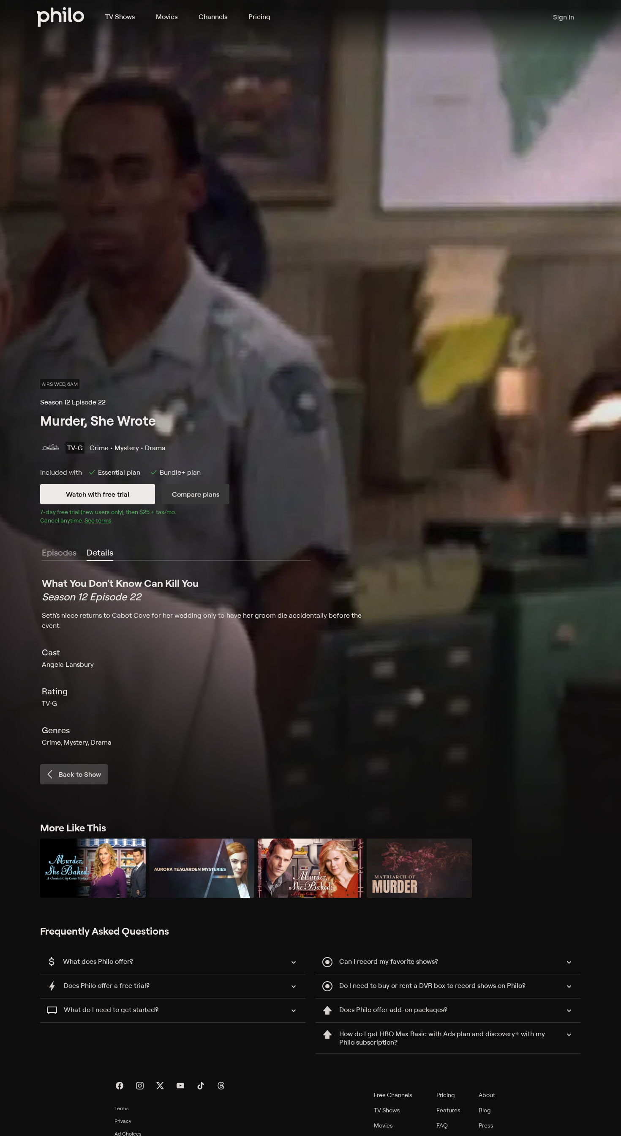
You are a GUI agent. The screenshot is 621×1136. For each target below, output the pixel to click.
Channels (213, 16)
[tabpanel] (310, 661)
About (487, 1094)
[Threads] (221, 1086)
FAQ (442, 1125)
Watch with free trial (97, 494)
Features (448, 1110)
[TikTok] (201, 1086)
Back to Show (80, 774)
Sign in (563, 17)
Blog (485, 1110)
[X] (160, 1086)
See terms (98, 520)
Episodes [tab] (59, 552)
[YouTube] (180, 1086)
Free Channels (393, 1094)
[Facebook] (119, 1086)
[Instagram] (140, 1086)
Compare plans (195, 494)
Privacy (122, 1121)
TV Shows (120, 16)
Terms (121, 1108)
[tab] (100, 553)
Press (486, 1125)
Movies (166, 16)
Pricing (259, 16)
